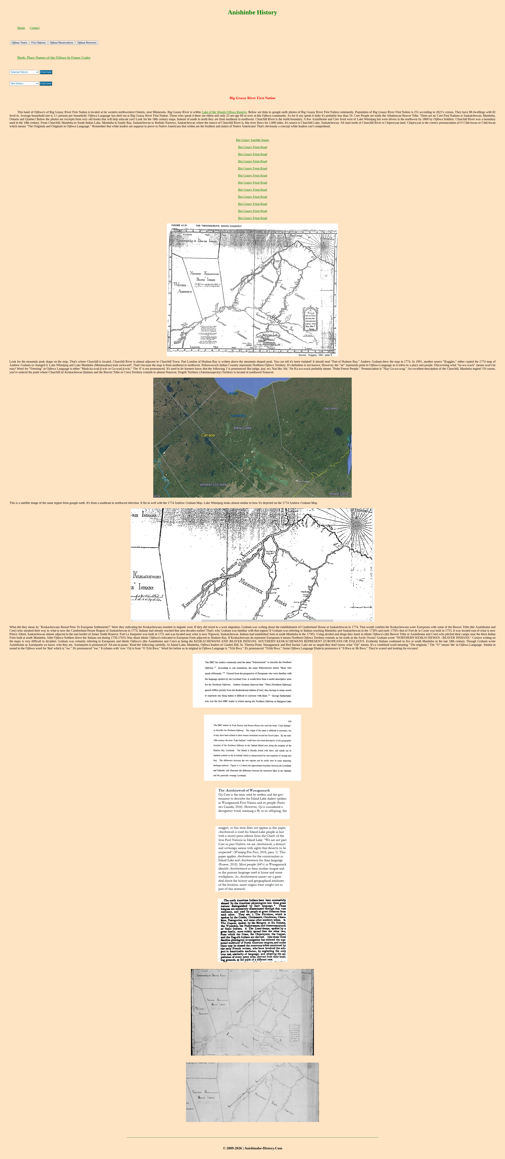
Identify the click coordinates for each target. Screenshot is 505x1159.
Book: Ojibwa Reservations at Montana (45, 58)
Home (21, 28)
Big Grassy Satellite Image (252, 140)
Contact (34, 28)
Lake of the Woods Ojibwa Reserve (224, 112)
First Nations (38, 42)
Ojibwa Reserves (87, 42)
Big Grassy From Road (252, 147)
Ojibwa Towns (19, 42)
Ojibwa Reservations (61, 42)
